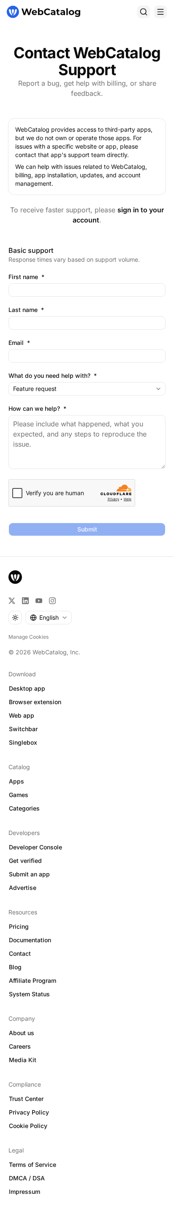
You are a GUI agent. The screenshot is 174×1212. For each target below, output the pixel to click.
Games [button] (18, 794)
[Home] (43, 12)
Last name (26, 310)
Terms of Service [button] (32, 1164)
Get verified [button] (25, 860)
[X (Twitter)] (11, 600)
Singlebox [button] (23, 742)
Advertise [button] (22, 887)
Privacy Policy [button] (29, 1112)
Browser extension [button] (35, 701)
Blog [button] (15, 967)
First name (26, 277)
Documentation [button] (30, 940)
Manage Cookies (28, 637)
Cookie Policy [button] (28, 1125)
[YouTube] (38, 600)
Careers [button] (20, 1046)
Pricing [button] (19, 926)
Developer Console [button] (35, 847)
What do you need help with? (52, 376)
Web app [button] (21, 715)
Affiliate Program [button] (32, 980)
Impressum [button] (24, 1191)
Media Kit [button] (22, 1059)
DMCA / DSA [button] (27, 1178)
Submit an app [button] (29, 874)
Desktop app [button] (27, 688)
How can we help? (37, 409)
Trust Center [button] (26, 1098)
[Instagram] (52, 600)
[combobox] (87, 389)
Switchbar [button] (23, 728)
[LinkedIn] (25, 600)
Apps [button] (16, 781)
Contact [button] (20, 953)
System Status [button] (29, 994)
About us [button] (21, 1032)
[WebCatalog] (15, 577)
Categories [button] (24, 808)
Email (19, 343)
